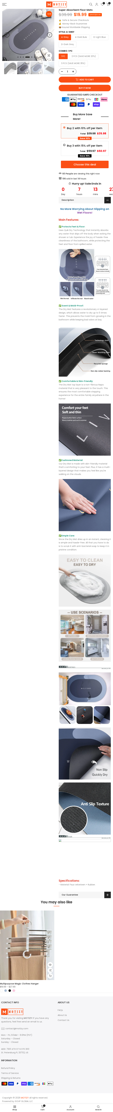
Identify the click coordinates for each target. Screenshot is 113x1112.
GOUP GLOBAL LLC (24, 1101)
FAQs (60, 1010)
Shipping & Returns (10, 1078)
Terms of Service (10, 1073)
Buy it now (85, 88)
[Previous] (6, 34)
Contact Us (63, 1020)
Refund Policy (8, 1068)
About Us (62, 1015)
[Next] (49, 34)
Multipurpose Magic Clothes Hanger (19, 983)
